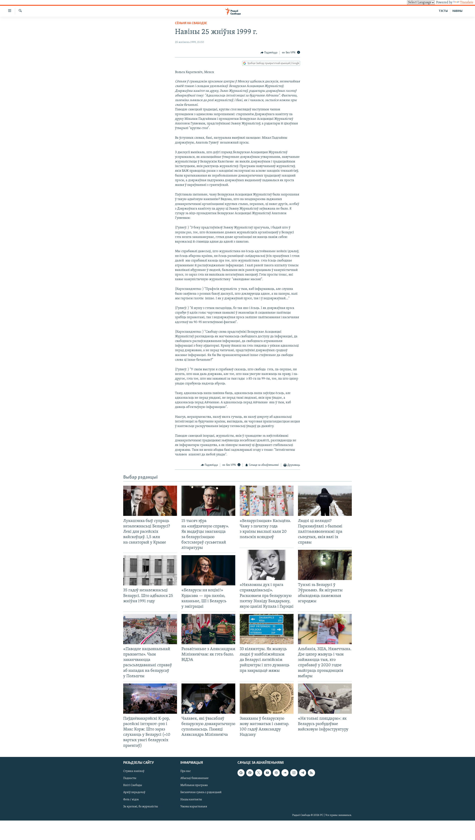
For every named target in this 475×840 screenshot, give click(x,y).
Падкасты (129, 778)
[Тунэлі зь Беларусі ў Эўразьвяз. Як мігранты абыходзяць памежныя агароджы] (325, 565)
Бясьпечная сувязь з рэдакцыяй (201, 792)
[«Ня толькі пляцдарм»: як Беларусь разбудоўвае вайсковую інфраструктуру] (325, 698)
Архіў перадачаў (134, 792)
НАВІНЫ (457, 11)
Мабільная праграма (194, 785)
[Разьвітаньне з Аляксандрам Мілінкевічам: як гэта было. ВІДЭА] (208, 629)
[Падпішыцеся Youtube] (267, 772)
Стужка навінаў (133, 771)
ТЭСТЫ (443, 11)
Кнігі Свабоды (132, 785)
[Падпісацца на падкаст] (276, 772)
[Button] (269, 52)
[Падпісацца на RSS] (311, 772)
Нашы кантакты (191, 799)
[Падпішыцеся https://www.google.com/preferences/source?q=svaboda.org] (241, 772)
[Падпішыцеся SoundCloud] (285, 772)
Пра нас (185, 771)
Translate (466, 2)
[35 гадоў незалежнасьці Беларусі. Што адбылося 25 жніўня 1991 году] (150, 570)
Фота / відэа (131, 799)
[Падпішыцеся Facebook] (249, 772)
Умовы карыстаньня (193, 806)
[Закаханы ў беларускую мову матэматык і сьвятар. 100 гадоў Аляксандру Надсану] (267, 698)
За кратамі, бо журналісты (140, 806)
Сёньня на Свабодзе (191, 23)
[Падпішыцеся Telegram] (302, 772)
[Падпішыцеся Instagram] (293, 772)
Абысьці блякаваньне (194, 778)
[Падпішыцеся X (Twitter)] (258, 772)
